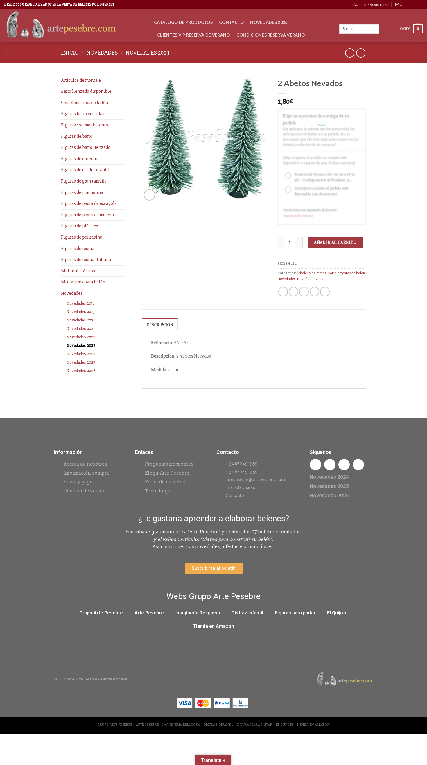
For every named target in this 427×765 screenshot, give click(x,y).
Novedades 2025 (81, 362)
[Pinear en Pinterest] (314, 291)
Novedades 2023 (147, 52)
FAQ (399, 4)
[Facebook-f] (315, 464)
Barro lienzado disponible (86, 91)
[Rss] (344, 464)
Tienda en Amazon (213, 626)
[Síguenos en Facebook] (408, 4)
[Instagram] (330, 464)
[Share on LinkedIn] (325, 291)
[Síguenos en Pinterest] (414, 4)
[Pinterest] (358, 464)
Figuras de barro (76, 136)
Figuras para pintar (295, 613)
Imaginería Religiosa (197, 613)
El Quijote (337, 613)
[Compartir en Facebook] (283, 291)
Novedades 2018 (81, 303)
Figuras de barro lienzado (85, 147)
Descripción (160, 324)
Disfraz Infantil (247, 613)
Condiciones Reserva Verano (270, 35)
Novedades (102, 52)
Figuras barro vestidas (82, 114)
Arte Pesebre (149, 613)
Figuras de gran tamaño (84, 181)
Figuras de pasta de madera (87, 215)
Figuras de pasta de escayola (89, 203)
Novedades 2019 (81, 311)
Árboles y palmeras (311, 273)
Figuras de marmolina (82, 192)
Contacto (231, 22)
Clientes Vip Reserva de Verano (193, 35)
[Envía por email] (304, 291)
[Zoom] (149, 195)
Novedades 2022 (81, 337)
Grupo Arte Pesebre (101, 613)
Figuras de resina (77, 248)
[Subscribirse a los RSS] (419, 4)
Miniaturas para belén (83, 282)
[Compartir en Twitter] (293, 291)
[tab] (160, 324)
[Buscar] (384, 29)
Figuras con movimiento (84, 125)
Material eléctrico (78, 271)
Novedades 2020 (81, 320)
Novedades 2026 (268, 22)
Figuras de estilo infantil (85, 170)
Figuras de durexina (80, 159)
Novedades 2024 (81, 353)
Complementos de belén (84, 103)
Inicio (70, 52)
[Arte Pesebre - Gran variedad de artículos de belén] (74, 25)
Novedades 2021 (80, 328)
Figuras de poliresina (81, 237)
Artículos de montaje (81, 80)
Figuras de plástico (79, 226)
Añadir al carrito (335, 242)
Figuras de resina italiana (86, 259)
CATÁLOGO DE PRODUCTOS (183, 22)
